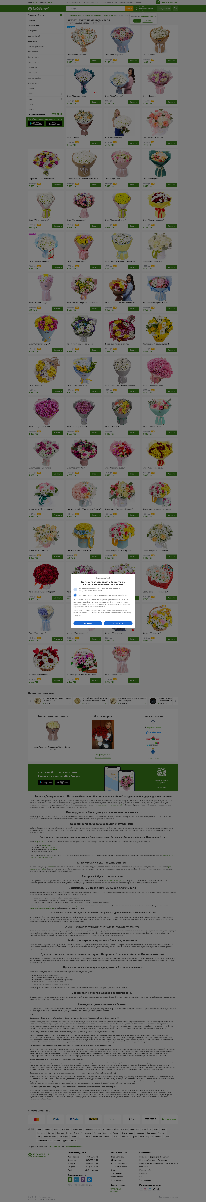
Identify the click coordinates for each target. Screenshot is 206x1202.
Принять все (118, 623)
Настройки (88, 623)
